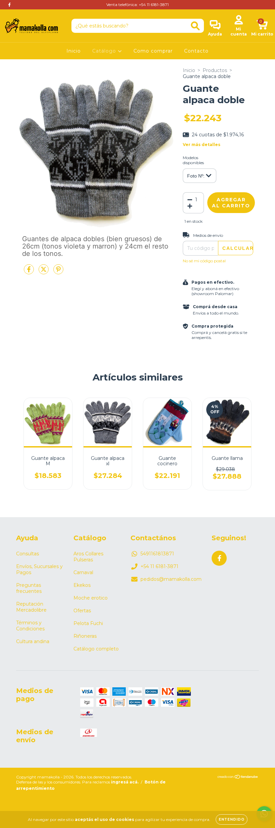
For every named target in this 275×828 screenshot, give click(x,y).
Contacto (196, 51)
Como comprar (153, 51)
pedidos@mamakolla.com (171, 579)
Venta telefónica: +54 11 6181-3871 (137, 4)
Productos (215, 70)
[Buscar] (195, 26)
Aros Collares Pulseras (88, 557)
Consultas (27, 554)
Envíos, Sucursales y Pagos (39, 569)
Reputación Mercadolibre (31, 607)
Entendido (231, 819)
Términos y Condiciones (30, 626)
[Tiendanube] (238, 777)
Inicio (73, 51)
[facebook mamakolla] (9, 5)
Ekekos (82, 585)
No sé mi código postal (204, 260)
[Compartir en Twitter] (44, 272)
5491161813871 (157, 554)
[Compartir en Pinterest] (58, 272)
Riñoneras (85, 636)
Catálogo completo (96, 649)
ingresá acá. (125, 781)
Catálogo (105, 51)
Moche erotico (90, 598)
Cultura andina (32, 641)
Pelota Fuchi (88, 623)
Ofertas (82, 611)
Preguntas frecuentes (29, 588)
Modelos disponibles (193, 160)
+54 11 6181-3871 (159, 566)
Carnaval (83, 572)
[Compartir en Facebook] (29, 272)
